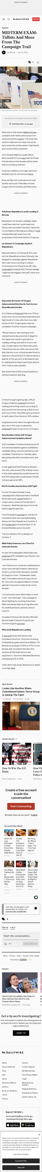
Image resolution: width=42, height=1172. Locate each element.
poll (38, 231)
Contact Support (28, 1067)
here (31, 174)
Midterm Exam (29, 132)
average (21, 515)
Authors (5, 1087)
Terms (4, 1095)
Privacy (5, 1099)
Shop (4, 1071)
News (4, 1063)
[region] (21, 1151)
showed (19, 313)
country (20, 139)
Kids (3, 1075)
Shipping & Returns (29, 1089)
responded (7, 269)
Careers (25, 1063)
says (24, 158)
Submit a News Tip (29, 1097)
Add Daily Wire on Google (22, 124)
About (4, 1079)
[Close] (39, 1134)
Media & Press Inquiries (27, 1084)
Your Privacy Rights (29, 1075)
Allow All (21, 1167)
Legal (24, 1079)
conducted (10, 525)
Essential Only (21, 1161)
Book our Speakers (9, 1091)
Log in (34, 815)
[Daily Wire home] (21, 19)
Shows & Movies (8, 1067)
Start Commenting (21, 806)
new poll (7, 636)
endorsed (6, 429)
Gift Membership (28, 1071)
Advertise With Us (9, 1083)
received (21, 403)
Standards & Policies (30, 1093)
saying (20, 499)
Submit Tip (21, 1033)
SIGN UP (36, 19)
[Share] (38, 62)
